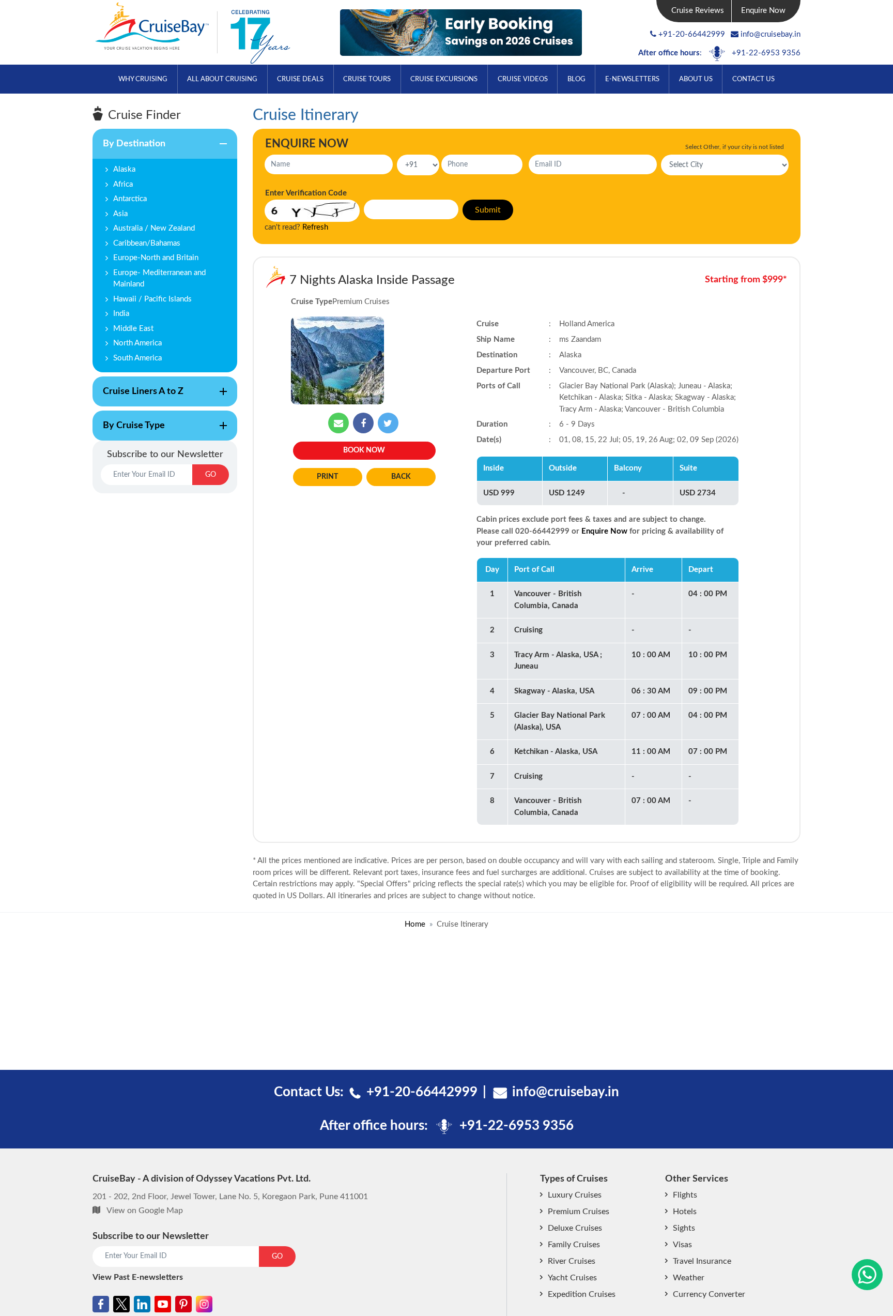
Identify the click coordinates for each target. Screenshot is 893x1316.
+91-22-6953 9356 (766, 53)
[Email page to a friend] (338, 423)
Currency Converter (709, 1294)
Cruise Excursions (444, 79)
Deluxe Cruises (575, 1228)
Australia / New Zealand (154, 228)
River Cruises (571, 1261)
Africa (123, 184)
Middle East (133, 328)
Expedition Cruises (581, 1294)
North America (137, 343)
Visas (682, 1245)
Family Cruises (574, 1245)
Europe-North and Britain (155, 258)
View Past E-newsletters (138, 1277)
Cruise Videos (523, 79)
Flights (685, 1195)
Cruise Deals (300, 79)
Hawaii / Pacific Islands (152, 299)
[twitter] (388, 423)
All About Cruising (222, 79)
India (121, 313)
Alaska (124, 169)
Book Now (364, 450)
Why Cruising (142, 79)
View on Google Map (144, 1210)
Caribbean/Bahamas (146, 243)
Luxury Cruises (575, 1195)
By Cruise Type (129, 431)
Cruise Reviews (697, 10)
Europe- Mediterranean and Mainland (159, 279)
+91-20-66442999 (691, 34)
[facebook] (363, 423)
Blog (576, 79)
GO (210, 474)
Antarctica (130, 199)
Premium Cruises (578, 1211)
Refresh (315, 227)
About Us (696, 79)
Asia (120, 214)
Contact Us (753, 79)
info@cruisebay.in (770, 34)
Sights (684, 1228)
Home (415, 924)
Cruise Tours (367, 79)
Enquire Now (763, 10)
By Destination (129, 149)
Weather (688, 1278)
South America (137, 358)
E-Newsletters (632, 79)
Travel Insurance (702, 1261)
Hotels (685, 1211)
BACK (401, 476)
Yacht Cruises (572, 1278)
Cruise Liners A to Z (138, 396)
